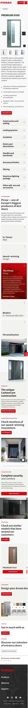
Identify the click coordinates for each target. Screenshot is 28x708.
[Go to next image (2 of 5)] (24, 33)
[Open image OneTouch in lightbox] (23, 460)
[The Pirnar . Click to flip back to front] (24, 266)
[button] (14, 33)
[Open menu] (25, 2)
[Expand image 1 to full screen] (24, 46)
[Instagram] (11, 697)
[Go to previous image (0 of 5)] (4, 33)
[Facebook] (7, 697)
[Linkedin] (16, 697)
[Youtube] (20, 697)
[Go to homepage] (6, 3)
